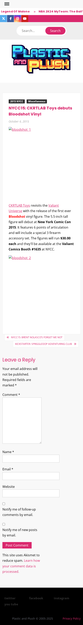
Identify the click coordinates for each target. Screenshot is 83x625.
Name (8, 452)
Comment (11, 394)
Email (7, 469)
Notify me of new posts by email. (19, 532)
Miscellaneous (36, 101)
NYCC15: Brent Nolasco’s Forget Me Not (36, 337)
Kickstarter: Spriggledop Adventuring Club (43, 344)
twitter (10, 598)
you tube (11, 604)
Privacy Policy (72, 618)
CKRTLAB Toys (19, 205)
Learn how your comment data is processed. (21, 566)
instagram (61, 598)
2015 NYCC (16, 101)
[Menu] (6, 4)
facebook (36, 598)
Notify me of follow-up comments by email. (19, 512)
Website (8, 486)
